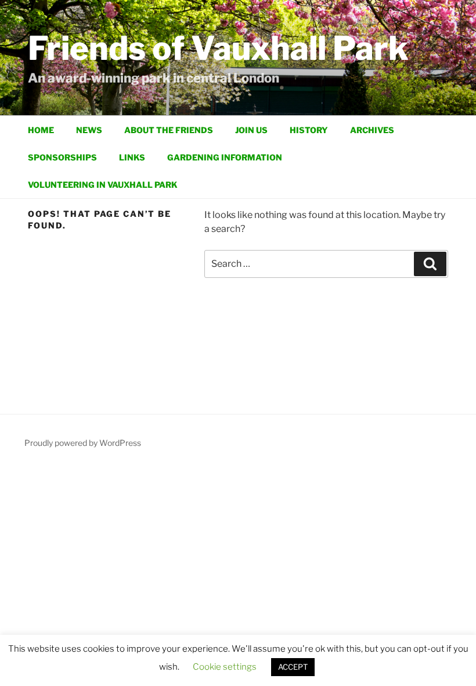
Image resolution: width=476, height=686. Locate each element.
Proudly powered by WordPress (82, 443)
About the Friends (168, 130)
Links (132, 157)
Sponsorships (62, 157)
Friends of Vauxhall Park (218, 48)
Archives (372, 130)
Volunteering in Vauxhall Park (103, 185)
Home (41, 130)
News (89, 130)
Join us (251, 130)
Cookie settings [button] (225, 667)
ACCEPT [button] (293, 666)
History (309, 130)
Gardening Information (224, 157)
